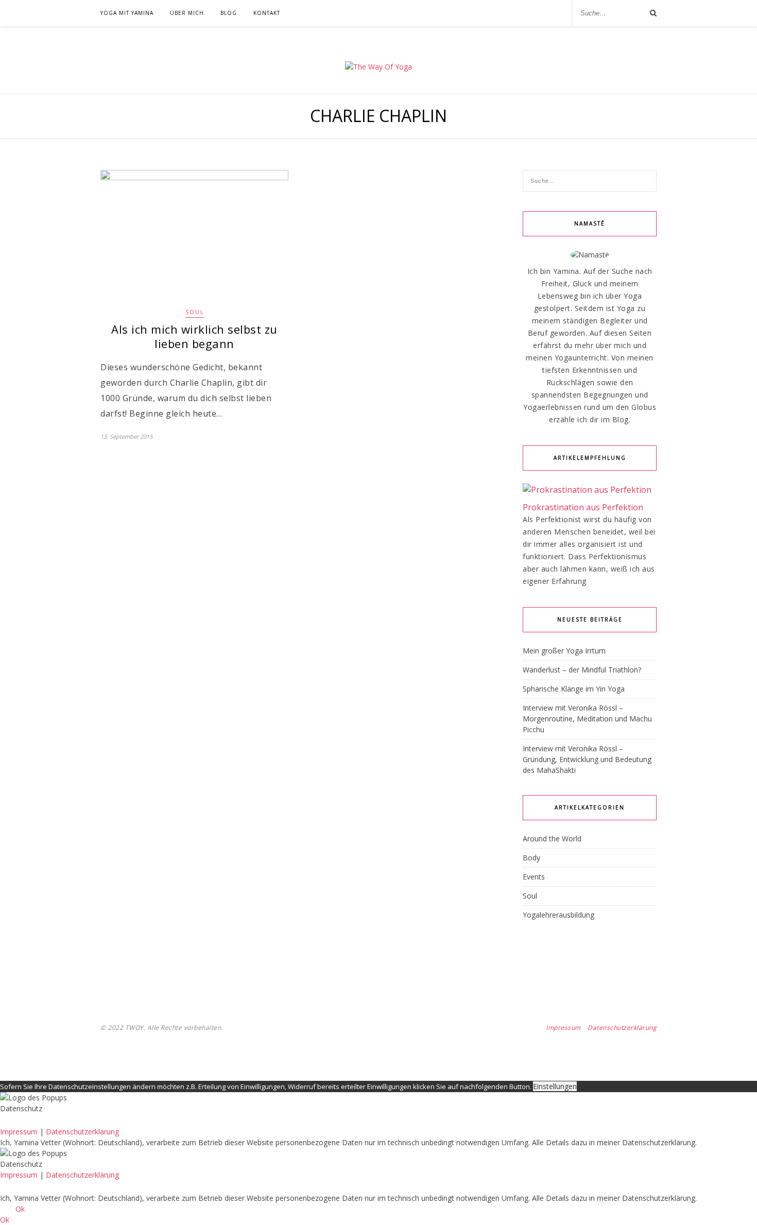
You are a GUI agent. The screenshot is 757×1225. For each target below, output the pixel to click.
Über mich (187, 12)
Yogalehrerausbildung (558, 915)
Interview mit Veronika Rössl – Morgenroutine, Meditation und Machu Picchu (587, 718)
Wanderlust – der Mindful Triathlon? (582, 670)
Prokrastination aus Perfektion (583, 507)
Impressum (563, 1027)
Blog (228, 12)
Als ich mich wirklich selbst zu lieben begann (194, 336)
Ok (20, 1209)
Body (531, 857)
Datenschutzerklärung (622, 1027)
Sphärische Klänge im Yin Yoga (574, 689)
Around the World (552, 838)
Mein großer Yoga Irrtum (564, 650)
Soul (194, 312)
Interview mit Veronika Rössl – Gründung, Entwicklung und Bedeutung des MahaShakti (587, 759)
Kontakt (266, 12)
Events (534, 877)
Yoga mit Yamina (126, 12)
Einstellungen (555, 1086)
